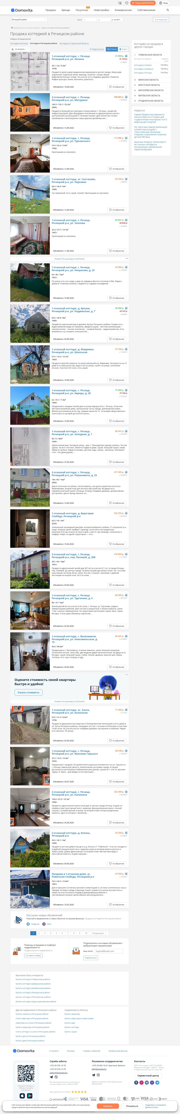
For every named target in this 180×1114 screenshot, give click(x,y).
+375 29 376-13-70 (58, 1065)
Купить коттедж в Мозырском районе (33, 993)
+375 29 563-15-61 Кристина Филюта (108, 1065)
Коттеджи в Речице (19, 43)
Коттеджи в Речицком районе (43, 43)
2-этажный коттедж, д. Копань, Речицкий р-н (71, 834)
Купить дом (70, 1023)
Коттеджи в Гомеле (143, 65)
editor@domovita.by (58, 1073)
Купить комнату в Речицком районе (32, 1014)
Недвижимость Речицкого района (26, 28)
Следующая (98, 933)
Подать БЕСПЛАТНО (144, 3)
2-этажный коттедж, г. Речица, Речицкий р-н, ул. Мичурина (71, 98)
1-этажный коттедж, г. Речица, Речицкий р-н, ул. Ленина (71, 57)
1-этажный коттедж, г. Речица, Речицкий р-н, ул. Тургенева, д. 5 (72, 597)
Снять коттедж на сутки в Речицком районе (35, 1032)
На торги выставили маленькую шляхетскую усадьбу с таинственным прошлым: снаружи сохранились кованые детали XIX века (150, 132)
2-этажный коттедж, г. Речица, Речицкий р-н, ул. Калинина (71, 793)
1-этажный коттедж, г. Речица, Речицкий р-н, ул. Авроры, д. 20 (71, 392)
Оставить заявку (33, 955)
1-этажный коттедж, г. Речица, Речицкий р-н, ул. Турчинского (71, 139)
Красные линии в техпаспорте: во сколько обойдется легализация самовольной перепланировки (150, 145)
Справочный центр (148, 1075)
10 (86, 933)
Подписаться (91, 957)
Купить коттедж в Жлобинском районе (33, 988)
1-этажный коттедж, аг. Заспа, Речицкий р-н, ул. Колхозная (71, 711)
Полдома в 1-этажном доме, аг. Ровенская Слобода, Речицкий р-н (73, 875)
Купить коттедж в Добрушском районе (33, 984)
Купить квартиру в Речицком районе (32, 1027)
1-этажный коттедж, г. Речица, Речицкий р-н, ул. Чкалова (71, 221)
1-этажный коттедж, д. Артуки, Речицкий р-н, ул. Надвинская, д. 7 (73, 310)
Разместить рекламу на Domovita (70, 259)
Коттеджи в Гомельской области (74, 43)
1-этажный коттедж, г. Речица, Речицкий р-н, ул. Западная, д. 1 (72, 433)
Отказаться (132, 1106)
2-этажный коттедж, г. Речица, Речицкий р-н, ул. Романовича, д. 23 (74, 474)
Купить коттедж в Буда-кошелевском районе (36, 1001)
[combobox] (29, 19)
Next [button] (46, 71)
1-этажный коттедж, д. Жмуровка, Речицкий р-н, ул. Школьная (73, 351)
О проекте (54, 1051)
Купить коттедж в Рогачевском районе (33, 997)
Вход (165, 3)
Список (113, 49)
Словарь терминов (91, 1051)
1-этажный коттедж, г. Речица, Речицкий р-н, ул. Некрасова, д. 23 (73, 269)
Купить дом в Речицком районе (30, 1041)
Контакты (139, 1061)
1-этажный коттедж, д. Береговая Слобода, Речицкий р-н (73, 515)
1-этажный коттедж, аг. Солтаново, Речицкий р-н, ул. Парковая (74, 180)
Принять (108, 1106)
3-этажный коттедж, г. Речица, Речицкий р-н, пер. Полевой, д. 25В (73, 556)
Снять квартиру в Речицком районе (32, 1018)
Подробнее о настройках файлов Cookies (155, 1106)
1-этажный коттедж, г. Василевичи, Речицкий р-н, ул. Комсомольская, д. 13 (75, 639)
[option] (30, 71)
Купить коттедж (72, 1027)
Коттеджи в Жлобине (143, 69)
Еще (161, 19)
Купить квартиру (72, 1014)
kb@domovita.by (99, 1069)
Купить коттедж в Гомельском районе (33, 979)
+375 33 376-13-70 (58, 1069)
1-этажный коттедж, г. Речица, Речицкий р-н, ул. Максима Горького (75, 752)
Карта (124, 49)
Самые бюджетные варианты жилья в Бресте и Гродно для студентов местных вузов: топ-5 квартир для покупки (150, 118)
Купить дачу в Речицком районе (30, 1036)
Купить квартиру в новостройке (79, 1018)
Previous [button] (14, 71)
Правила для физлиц (118, 1051)
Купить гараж (71, 1032)
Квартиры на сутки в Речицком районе (33, 1023)
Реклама (71, 1051)
